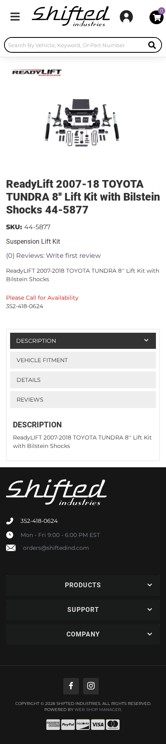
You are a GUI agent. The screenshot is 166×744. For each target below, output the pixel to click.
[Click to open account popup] (126, 16)
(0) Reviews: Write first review (53, 255)
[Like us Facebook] (71, 686)
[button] (83, 45)
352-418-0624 (39, 520)
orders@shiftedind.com (56, 548)
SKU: (14, 227)
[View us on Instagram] (91, 686)
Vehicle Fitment (42, 360)
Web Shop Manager (98, 710)
